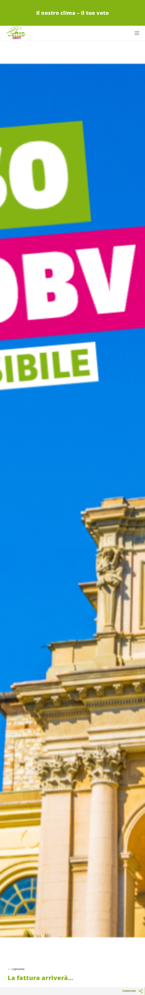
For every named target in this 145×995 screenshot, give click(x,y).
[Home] (15, 33)
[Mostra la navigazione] (137, 33)
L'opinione (18, 969)
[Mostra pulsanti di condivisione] (141, 991)
